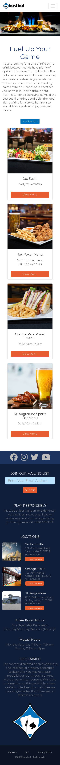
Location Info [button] (34, 559)
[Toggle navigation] (52, 6)
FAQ (27, 752)
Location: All (29, 121)
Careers (12, 752)
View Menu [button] (30, 194)
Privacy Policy (45, 752)
